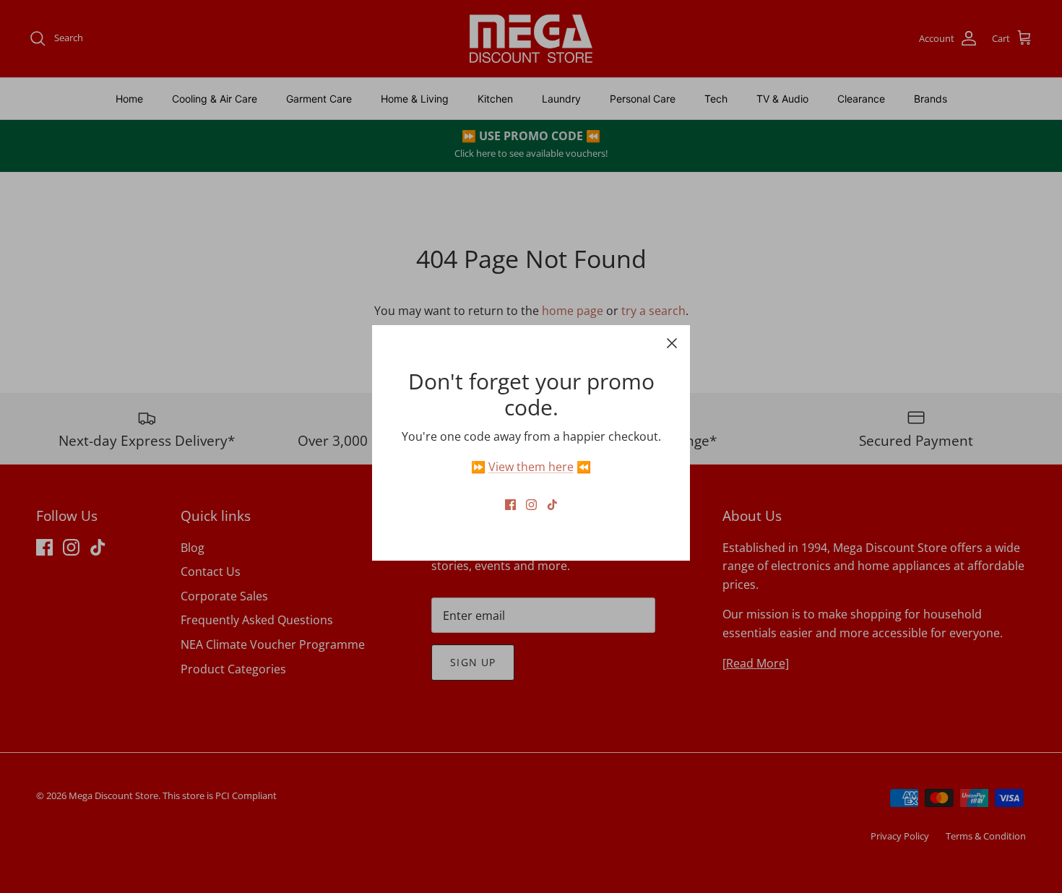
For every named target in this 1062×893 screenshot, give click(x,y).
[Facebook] (510, 504)
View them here (531, 467)
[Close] (672, 343)
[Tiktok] (552, 504)
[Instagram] (531, 504)
